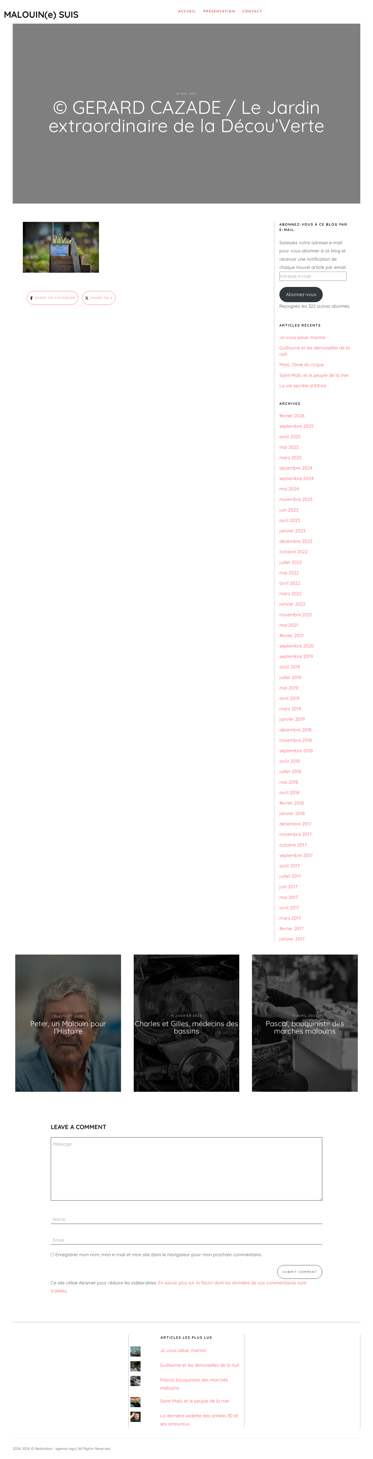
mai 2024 (289, 489)
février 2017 (291, 928)
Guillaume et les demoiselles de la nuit (199, 1365)
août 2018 (289, 761)
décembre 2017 (295, 824)
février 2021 (291, 635)
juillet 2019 (290, 677)
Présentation (219, 11)
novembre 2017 (295, 834)
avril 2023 (289, 520)
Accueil (187, 11)
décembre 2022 (295, 541)
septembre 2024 (296, 478)
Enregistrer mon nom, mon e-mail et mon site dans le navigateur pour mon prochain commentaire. (158, 1254)
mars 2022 (290, 593)
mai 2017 (288, 897)
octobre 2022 (293, 552)
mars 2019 (290, 709)
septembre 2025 (296, 426)
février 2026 (291, 416)
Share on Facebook (54, 298)
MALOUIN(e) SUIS (41, 14)
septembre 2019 (296, 656)
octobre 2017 (293, 845)
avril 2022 (289, 583)
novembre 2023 (295, 499)
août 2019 (289, 667)
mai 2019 (288, 688)
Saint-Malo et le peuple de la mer (314, 375)
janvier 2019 (292, 719)
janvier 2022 (292, 604)
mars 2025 (290, 457)
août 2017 (289, 866)
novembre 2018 (295, 740)
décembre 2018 (295, 730)
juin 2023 (288, 510)
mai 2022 (289, 573)
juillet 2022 (290, 562)
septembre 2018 (296, 751)
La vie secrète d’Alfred (302, 386)
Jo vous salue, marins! (302, 337)
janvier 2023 (292, 531)
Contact (252, 11)
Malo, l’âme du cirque (301, 364)
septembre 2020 (296, 646)
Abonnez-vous (301, 294)
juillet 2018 (290, 771)
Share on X (101, 298)
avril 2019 (289, 698)
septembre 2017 (296, 855)
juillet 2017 (290, 876)
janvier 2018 (292, 813)
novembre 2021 (295, 615)
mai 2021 (288, 625)
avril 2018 (289, 792)
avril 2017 (289, 908)
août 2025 (290, 436)
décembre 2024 (295, 468)
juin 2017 (288, 886)
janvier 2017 (291, 939)
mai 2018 (288, 782)
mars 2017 (290, 918)
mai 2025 (289, 447)
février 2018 (291, 803)
